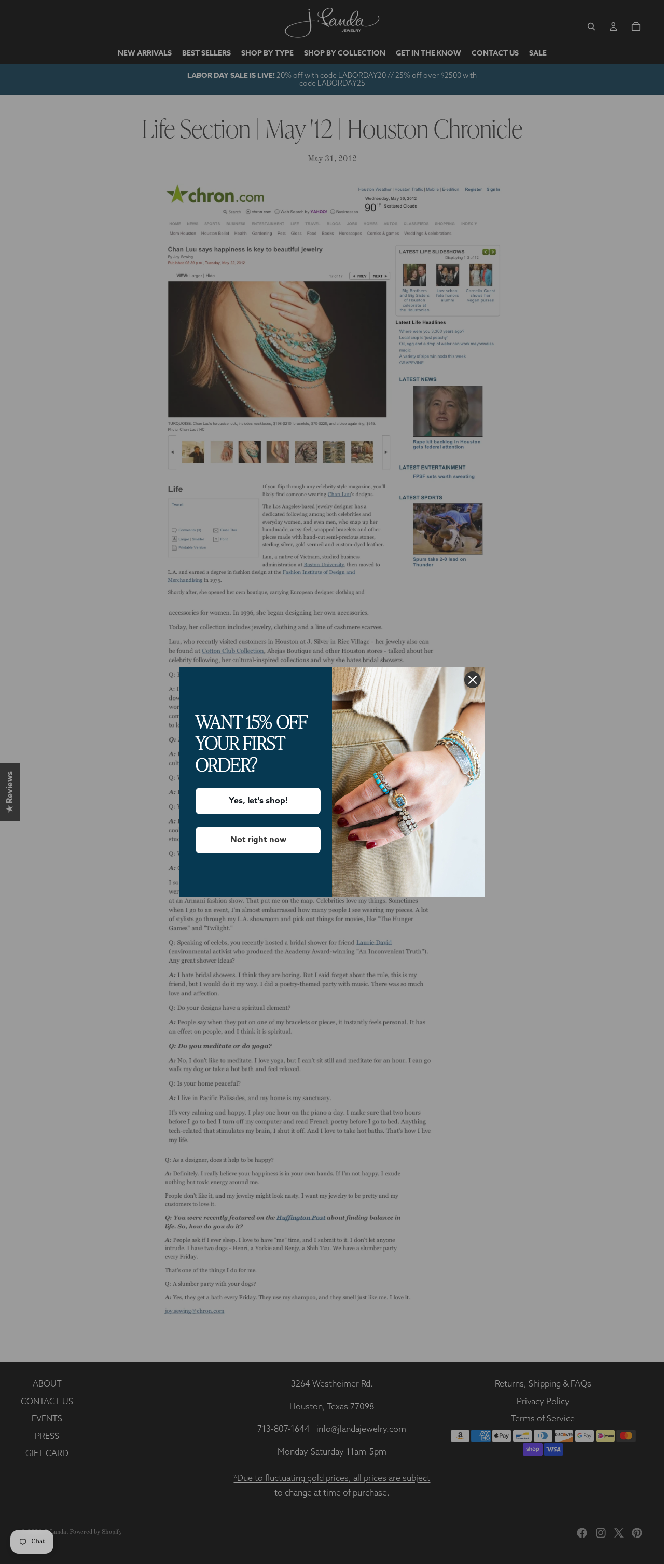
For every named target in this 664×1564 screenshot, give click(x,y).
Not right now (258, 839)
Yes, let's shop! (258, 800)
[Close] (472, 679)
